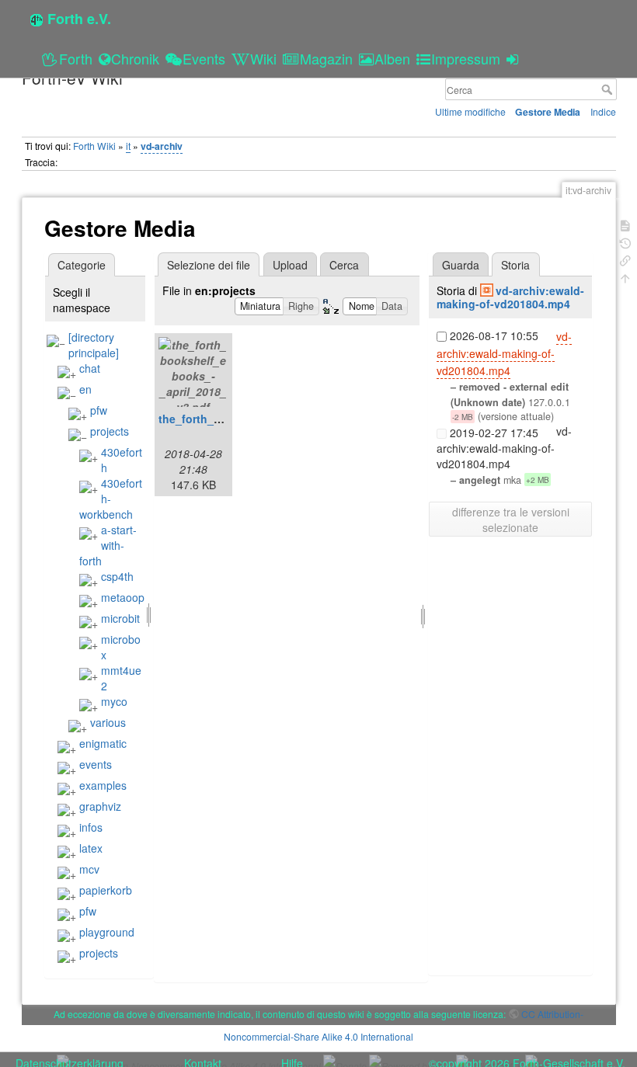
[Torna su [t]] (625, 277)
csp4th (117, 576)
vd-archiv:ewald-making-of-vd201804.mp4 (510, 297)
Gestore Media (547, 112)
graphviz (100, 806)
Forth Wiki (94, 145)
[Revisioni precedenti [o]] (625, 242)
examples (103, 785)
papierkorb (105, 890)
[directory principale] (93, 344)
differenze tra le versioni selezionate (510, 519)
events (95, 764)
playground (106, 932)
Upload (290, 265)
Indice (603, 111)
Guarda (460, 265)
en (85, 389)
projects (109, 431)
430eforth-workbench (110, 498)
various (108, 722)
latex (91, 848)
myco (114, 701)
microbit (120, 618)
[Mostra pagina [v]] (625, 224)
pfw (98, 410)
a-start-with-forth (108, 545)
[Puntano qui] (625, 259)
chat (89, 368)
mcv (89, 869)
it (128, 145)
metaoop (122, 597)
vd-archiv (162, 146)
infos (91, 827)
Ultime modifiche (470, 111)
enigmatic (103, 743)
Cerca (608, 89)
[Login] (514, 58)
